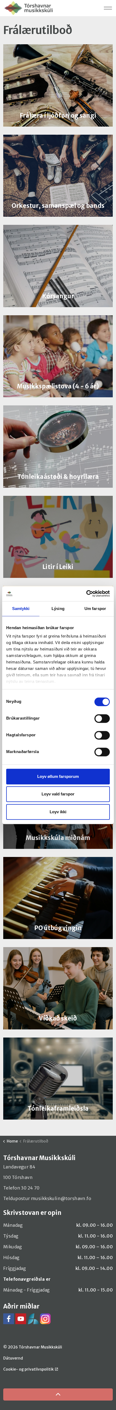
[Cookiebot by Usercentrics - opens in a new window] (86, 593)
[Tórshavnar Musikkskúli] (28, 8)
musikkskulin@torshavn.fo (61, 1198)
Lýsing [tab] (58, 608)
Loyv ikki (58, 811)
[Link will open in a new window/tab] (8, 1318)
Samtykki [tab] (21, 608)
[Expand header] (108, 8)
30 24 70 (30, 1188)
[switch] (102, 718)
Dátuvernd (13, 1358)
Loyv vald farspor (58, 794)
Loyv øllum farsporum (58, 776)
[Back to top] (58, 1394)
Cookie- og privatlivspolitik (28, 1369)
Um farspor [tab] (95, 608)
